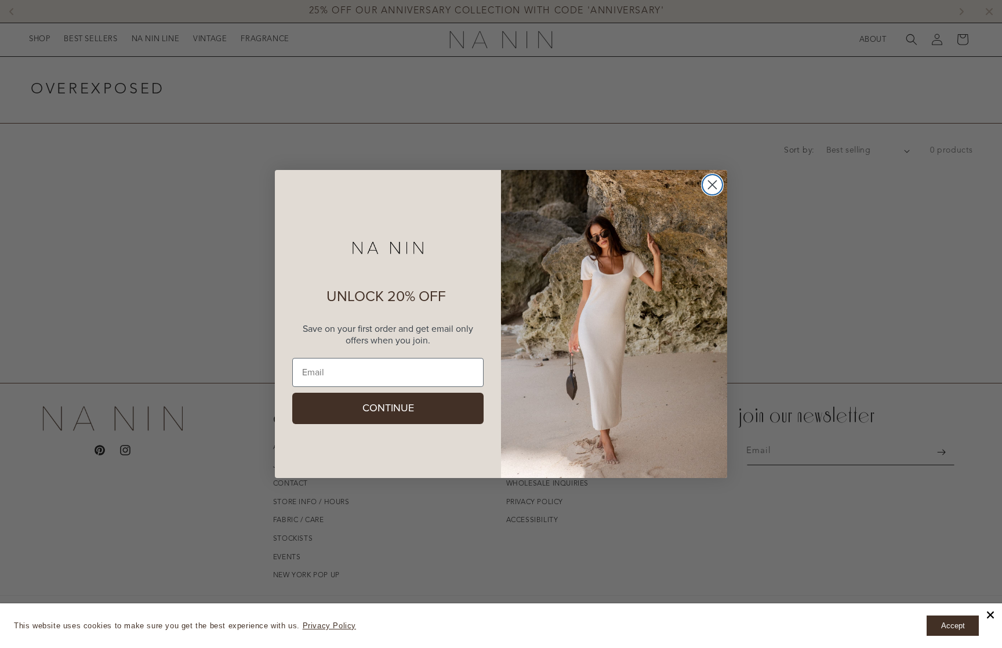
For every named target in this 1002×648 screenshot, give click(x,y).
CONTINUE (388, 408)
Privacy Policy (329, 625)
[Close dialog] (712, 185)
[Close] (990, 615)
